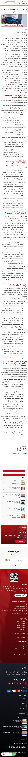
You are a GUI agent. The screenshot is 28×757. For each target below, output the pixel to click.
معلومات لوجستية (21, 32)
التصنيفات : (24, 453)
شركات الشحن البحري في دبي (20, 625)
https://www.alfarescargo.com (19, 608)
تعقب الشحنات (22, 644)
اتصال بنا (23, 706)
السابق (22, 460)
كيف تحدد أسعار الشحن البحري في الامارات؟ (17, 654)
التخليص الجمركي (22, 629)
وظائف (24, 710)
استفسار (23, 703)
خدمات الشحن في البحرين (20, 623)
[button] (17, 565)
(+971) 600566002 (21, 604)
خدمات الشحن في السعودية (20, 633)
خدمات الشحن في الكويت (20, 621)
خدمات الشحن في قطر (21, 637)
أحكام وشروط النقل (21, 713)
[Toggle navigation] (2, 3)
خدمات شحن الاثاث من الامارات (19, 652)
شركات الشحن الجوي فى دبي (20, 627)
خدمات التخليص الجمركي (20, 656)
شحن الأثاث (23, 635)
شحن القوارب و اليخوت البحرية (20, 648)
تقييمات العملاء (22, 650)
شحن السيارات (22, 631)
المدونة (24, 698)
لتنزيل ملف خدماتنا (20, 595)
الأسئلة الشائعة (22, 708)
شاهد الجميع (23, 739)
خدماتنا (24, 701)
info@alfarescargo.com (20, 606)
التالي (6, 460)
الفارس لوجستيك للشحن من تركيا (19, 658)
